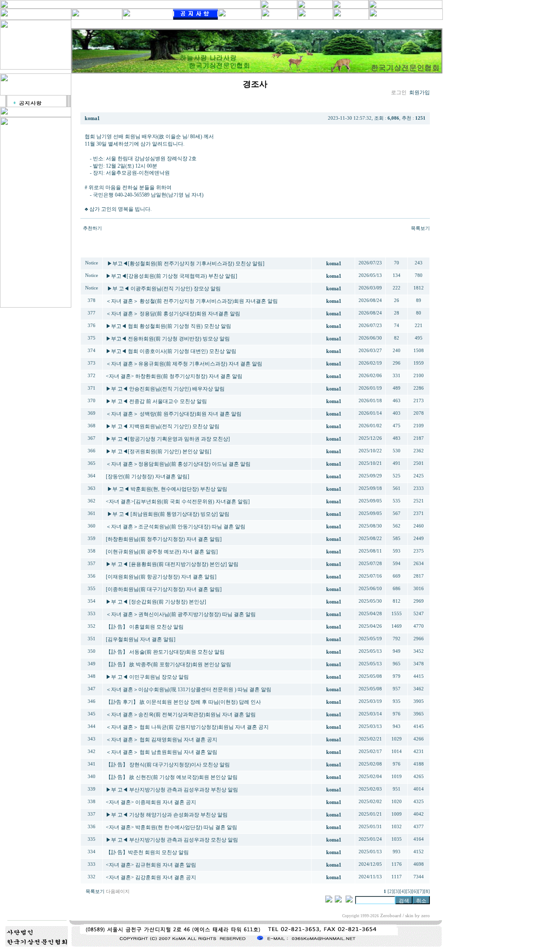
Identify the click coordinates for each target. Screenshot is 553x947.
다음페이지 (118, 891)
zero (425, 915)
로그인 (399, 92)
